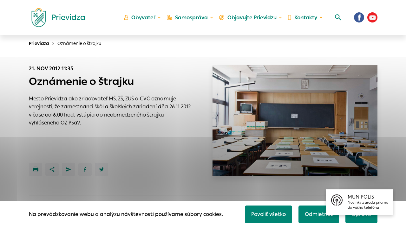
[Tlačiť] (35, 169)
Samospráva (191, 17)
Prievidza (39, 43)
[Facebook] (359, 17)
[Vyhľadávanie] (338, 17)
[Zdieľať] (52, 169)
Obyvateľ (143, 17)
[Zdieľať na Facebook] (85, 169)
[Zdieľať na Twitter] (101, 169)
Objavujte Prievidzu (252, 17)
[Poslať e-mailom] (68, 169)
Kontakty (305, 17)
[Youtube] (372, 17)
